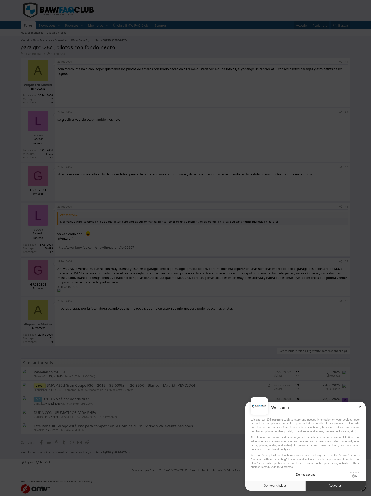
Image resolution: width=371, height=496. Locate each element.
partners (277, 419)
